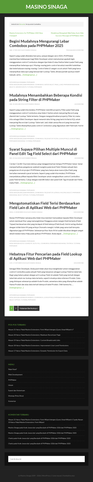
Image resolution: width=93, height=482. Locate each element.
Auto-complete (26, 243)
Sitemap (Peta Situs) (16, 396)
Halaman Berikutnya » (29, 308)
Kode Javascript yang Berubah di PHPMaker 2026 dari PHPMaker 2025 (50, 428)
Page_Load (59, 84)
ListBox (57, 192)
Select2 (12, 87)
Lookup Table (74, 138)
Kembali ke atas (69, 476)
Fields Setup (48, 138)
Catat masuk (57, 476)
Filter (56, 138)
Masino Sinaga (46, 7)
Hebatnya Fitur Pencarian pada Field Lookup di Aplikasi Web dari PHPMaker (45, 256)
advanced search (27, 297)
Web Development (15, 375)
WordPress (46, 476)
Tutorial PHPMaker (34, 87)
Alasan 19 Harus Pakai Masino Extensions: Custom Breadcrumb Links (34, 340)
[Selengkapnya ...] (30, 75)
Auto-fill (36, 243)
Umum (10, 385)
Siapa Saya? (12, 369)
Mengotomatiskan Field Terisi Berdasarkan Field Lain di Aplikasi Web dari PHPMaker (44, 205)
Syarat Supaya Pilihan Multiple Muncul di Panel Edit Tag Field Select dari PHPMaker (43, 151)
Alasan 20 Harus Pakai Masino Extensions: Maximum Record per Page (34, 335)
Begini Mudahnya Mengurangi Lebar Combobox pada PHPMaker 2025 (39, 43)
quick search (75, 297)
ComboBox (39, 84)
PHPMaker (31, 82)
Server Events (21, 87)
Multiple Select (66, 192)
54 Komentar (79, 212)
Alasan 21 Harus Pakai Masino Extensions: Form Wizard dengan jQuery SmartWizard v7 (41, 329)
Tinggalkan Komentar (75, 50)
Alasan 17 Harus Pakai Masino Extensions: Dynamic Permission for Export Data (37, 351)
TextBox (69, 243)
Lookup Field (64, 138)
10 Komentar (79, 263)
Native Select (49, 84)
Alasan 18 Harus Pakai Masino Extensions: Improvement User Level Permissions (38, 345)
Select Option (23, 195)
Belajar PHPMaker (27, 84)
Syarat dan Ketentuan (16, 390)
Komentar (12, 401)
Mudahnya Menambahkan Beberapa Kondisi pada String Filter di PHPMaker (45, 97)
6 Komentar (79, 104)
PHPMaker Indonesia (71, 84)
